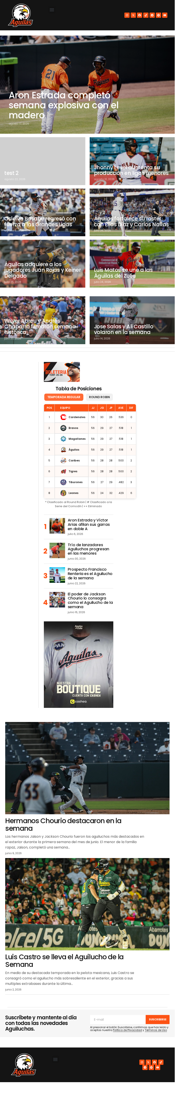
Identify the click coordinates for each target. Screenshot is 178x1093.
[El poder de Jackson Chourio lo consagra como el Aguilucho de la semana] (57, 600)
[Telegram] (152, 15)
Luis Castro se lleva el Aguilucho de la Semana (64, 960)
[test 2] (42, 161)
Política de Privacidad (127, 1030)
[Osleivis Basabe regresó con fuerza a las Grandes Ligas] (42, 212)
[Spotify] (158, 15)
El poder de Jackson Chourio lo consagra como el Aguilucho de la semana (90, 600)
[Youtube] (164, 15)
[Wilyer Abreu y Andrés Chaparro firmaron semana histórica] (42, 320)
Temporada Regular (63, 397)
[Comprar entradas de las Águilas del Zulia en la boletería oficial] (62, 372)
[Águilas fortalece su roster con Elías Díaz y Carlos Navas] (132, 212)
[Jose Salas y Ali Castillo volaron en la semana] (132, 320)
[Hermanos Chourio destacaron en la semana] (87, 768)
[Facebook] (139, 15)
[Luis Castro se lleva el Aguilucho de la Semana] (87, 904)
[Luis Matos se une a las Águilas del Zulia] (132, 264)
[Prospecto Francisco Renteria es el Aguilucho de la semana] (57, 575)
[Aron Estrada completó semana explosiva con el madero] (87, 85)
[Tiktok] (145, 15)
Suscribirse (157, 1019)
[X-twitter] (133, 15)
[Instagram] (127, 15)
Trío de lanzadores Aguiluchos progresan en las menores (88, 549)
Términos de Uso (156, 1030)
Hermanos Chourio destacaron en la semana (63, 824)
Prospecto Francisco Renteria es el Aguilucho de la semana (90, 573)
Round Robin (99, 397)
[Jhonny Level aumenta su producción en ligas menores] (132, 161)
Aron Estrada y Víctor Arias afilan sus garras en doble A (89, 524)
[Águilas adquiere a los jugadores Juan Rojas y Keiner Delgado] (42, 264)
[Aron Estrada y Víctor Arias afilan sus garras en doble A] (57, 526)
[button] (52, 9)
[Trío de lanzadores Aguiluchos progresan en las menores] (57, 550)
